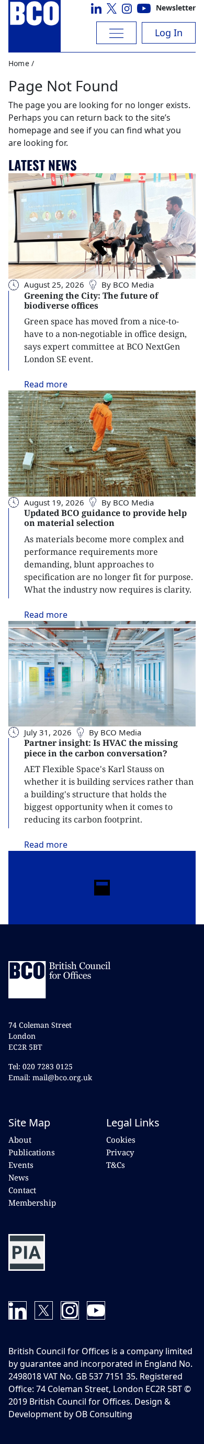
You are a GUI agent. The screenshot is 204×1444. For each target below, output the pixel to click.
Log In (169, 32)
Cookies (120, 1139)
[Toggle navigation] (116, 33)
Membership (32, 1202)
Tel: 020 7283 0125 (40, 1066)
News (18, 1177)
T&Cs (115, 1165)
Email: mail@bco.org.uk (50, 1077)
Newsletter (176, 8)
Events (20, 1165)
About (19, 1139)
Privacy (120, 1152)
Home (18, 63)
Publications (31, 1152)
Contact (22, 1190)
